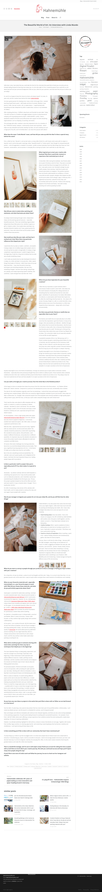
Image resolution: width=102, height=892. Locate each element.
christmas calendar (18, 766)
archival (90, 59)
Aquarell (82, 59)
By (41, 764)
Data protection (31, 874)
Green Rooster (83, 75)
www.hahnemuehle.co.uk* (12, 877)
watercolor (83, 105)
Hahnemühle (87, 78)
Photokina (83, 96)
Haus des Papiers (83, 82)
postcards (55, 766)
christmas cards (27, 766)
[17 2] (6, 324)
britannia (12, 766)
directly (14, 881)
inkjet (83, 84)
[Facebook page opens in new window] (4, 9)
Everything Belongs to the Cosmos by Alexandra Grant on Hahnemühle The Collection (24, 820)
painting (95, 87)
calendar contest (89, 64)
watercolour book (37, 768)
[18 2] (23, 324)
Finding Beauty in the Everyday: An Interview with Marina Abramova (59, 807)
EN (96, 8)
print (89, 100)
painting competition (84, 89)
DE (94, 8)
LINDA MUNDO (35, 98)
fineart (83, 70)
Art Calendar (82, 61)
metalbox (50, 766)
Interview (82, 87)
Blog (6, 39)
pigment (95, 98)
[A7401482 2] (23, 205)
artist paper (94, 62)
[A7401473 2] (34, 324)
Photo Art (82, 93)
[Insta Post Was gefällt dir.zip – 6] (63, 565)
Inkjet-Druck (94, 85)
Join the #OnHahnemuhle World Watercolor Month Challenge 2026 (23, 797)
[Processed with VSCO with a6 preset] (41, 449)
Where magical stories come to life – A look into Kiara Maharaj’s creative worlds (60, 798)
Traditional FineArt (93, 103)
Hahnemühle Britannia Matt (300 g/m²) (14, 417)
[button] (4, 327)
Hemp (89, 82)
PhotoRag (83, 98)
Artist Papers (8, 37)
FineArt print (82, 73)
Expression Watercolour (35, 766)
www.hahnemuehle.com (9, 875)
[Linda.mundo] (6, 205)
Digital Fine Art (83, 68)
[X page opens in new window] (7, 9)
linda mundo (44, 766)
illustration (94, 82)
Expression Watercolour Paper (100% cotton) (23, 601)
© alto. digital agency (8, 889)
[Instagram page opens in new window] (9, 9)
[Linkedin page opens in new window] (11, 9)
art (97, 59)
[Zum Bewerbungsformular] (86, 47)
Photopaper (95, 96)
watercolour (66, 766)
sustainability (83, 103)
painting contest (85, 91)
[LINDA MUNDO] (11, 324)
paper (95, 91)
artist (88, 61)
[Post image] (8, 798)
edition (89, 68)
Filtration (95, 68)
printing (96, 100)
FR (98, 8)
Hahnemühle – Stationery (85, 876)
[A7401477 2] (28, 205)
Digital (96, 64)
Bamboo (82, 64)
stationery (60, 766)
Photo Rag (90, 98)
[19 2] (28, 324)
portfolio (82, 101)
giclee (95, 73)
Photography (91, 93)
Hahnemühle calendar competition (87, 80)
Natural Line (88, 87)
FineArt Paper (95, 71)
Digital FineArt (87, 66)
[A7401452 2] (34, 205)
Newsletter (17, 8)
